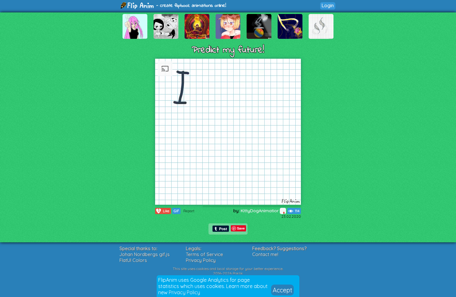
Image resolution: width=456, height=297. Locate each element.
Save (241, 228)
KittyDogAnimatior (260, 210)
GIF (176, 211)
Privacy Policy (184, 292)
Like (164, 210)
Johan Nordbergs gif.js (144, 254)
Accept (282, 290)
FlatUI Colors (133, 260)
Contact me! (265, 254)
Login (328, 5)
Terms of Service (204, 254)
